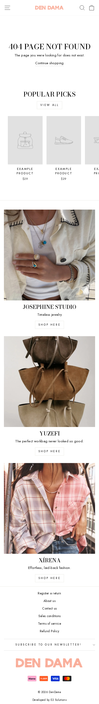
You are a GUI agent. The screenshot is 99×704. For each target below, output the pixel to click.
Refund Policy (49, 631)
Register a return (49, 593)
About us (49, 601)
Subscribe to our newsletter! (48, 644)
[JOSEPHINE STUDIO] (49, 255)
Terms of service (49, 623)
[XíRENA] (49, 508)
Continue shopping (49, 63)
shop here (49, 325)
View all (49, 105)
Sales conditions (49, 616)
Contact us (49, 608)
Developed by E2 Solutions (49, 700)
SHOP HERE (49, 451)
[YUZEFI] (49, 381)
